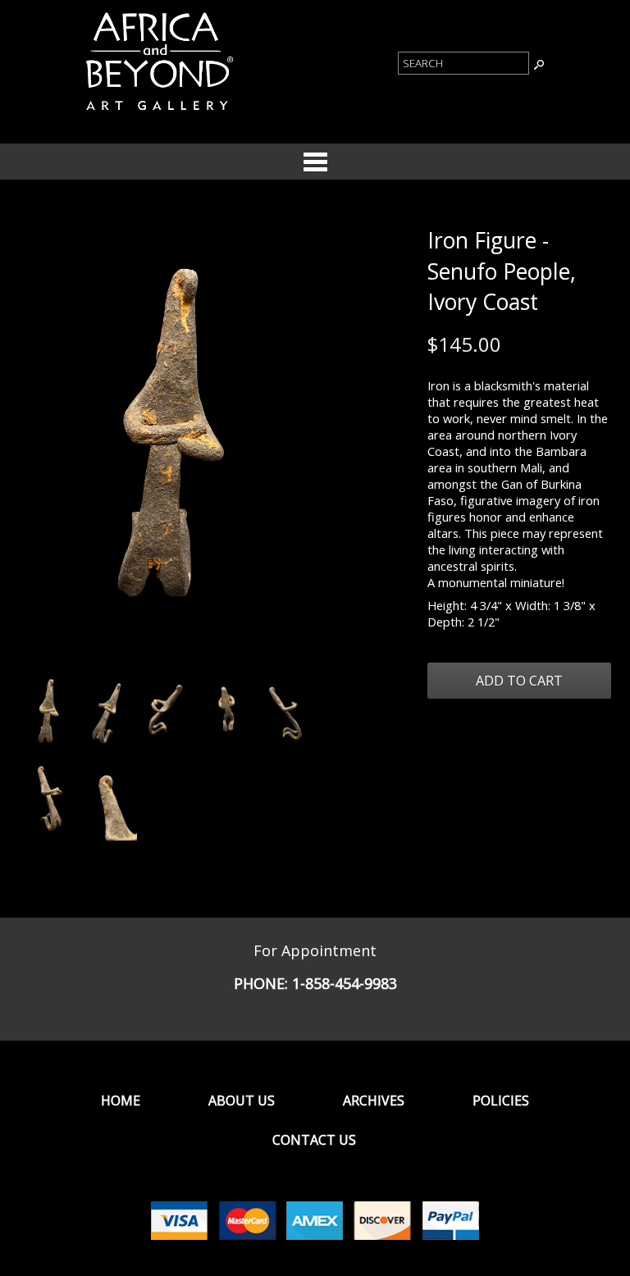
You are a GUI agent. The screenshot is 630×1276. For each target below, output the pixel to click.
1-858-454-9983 (344, 983)
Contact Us (314, 1140)
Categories (315, 162)
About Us (241, 1100)
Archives (373, 1100)
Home (120, 1100)
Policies (500, 1100)
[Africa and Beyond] (157, 113)
